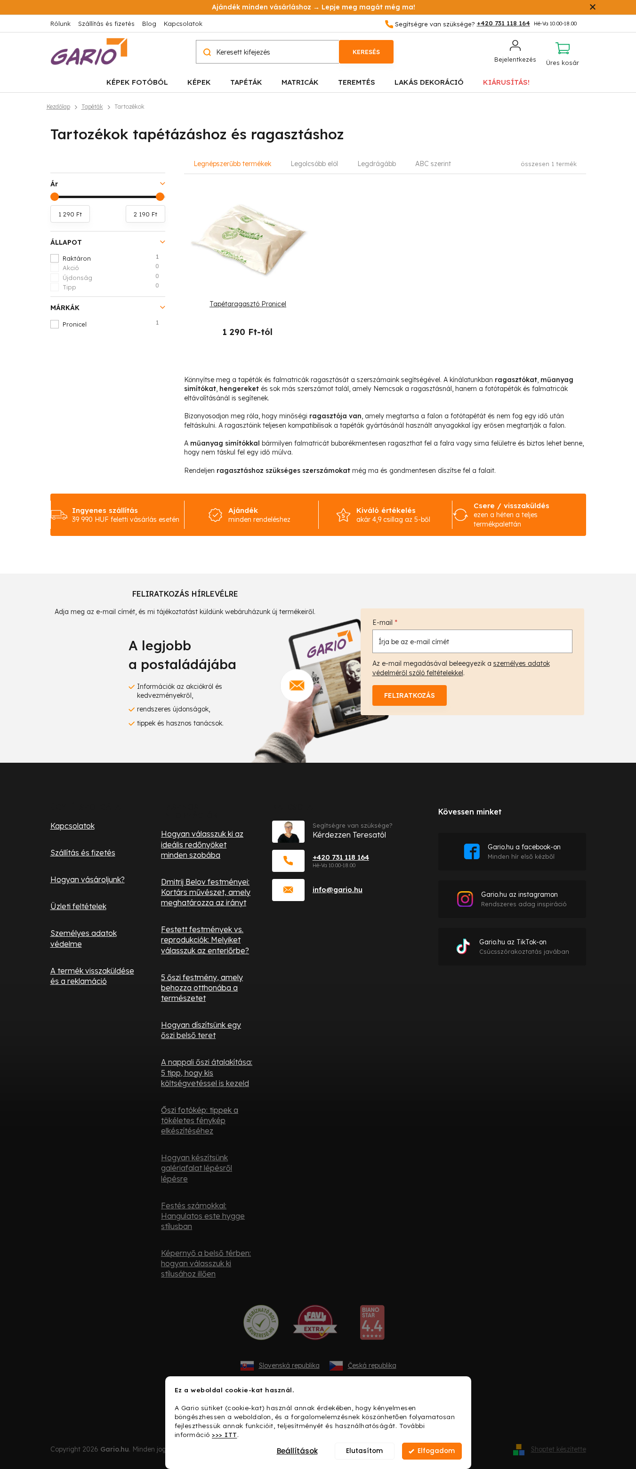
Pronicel (111, 323)
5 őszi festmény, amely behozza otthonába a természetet (202, 988)
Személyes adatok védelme (83, 938)
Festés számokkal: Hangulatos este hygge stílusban (203, 1216)
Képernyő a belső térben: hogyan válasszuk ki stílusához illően (206, 1263)
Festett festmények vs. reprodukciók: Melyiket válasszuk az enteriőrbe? (205, 940)
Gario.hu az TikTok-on (524, 946)
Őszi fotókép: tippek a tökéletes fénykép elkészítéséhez (199, 1120)
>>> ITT (224, 1434)
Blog (149, 23)
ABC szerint (433, 164)
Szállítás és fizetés (106, 23)
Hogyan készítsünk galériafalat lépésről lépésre (196, 1168)
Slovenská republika (289, 1365)
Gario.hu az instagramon (524, 899)
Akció (111, 267)
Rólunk (60, 23)
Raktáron (111, 258)
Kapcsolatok (183, 23)
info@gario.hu (337, 889)
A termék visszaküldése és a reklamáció (92, 976)
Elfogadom (436, 1450)
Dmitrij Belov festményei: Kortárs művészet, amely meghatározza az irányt (205, 892)
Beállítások (297, 1451)
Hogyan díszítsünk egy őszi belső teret (201, 1030)
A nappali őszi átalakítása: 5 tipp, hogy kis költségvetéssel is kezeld (206, 1072)
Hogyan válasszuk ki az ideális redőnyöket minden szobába (202, 844)
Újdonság (111, 277)
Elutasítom (364, 1450)
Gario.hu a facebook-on (524, 851)
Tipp (111, 286)
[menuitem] (137, 81)
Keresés (366, 52)
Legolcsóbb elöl (314, 164)
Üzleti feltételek (78, 906)
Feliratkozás (409, 695)
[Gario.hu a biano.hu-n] (372, 1326)
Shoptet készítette (558, 1449)
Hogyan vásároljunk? (87, 879)
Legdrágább (376, 164)
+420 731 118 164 (341, 857)
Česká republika (372, 1365)
